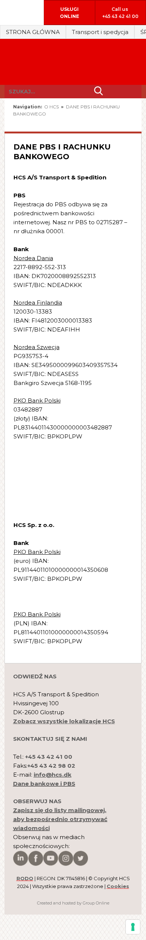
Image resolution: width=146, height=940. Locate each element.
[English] (103, 122)
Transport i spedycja (100, 32)
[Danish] (126, 122)
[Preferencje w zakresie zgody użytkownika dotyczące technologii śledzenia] (133, 927)
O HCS (52, 107)
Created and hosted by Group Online (73, 903)
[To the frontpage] (73, 62)
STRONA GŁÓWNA (33, 32)
